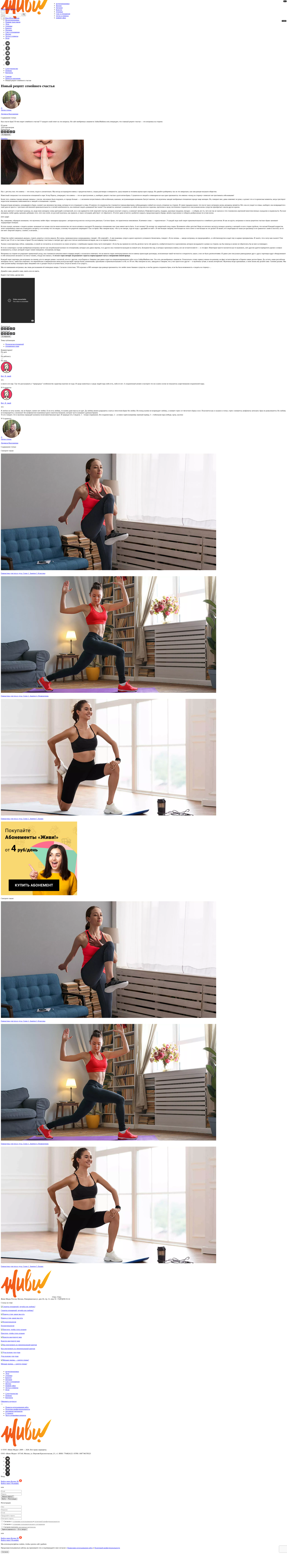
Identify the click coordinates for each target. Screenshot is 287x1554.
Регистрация (12, 1499)
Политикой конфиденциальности (107, 1548)
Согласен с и (31, 1521)
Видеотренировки (12, 20)
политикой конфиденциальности (47, 1521)
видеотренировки (63, 4)
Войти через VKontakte (10, 1483)
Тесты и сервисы (11, 36)
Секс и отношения (63, 14)
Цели (7, 38)
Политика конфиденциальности (17, 1409)
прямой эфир (61, 18)
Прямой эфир (10, 1386)
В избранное (6, 134)
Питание (59, 8)
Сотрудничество (11, 69)
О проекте (9, 1413)
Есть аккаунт (22, 1529)
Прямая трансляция (12, 22)
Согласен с (24, 1524)
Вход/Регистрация (12, 18)
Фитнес (59, 6)
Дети (7, 24)
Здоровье (59, 12)
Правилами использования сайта (79, 1548)
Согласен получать (19, 1527)
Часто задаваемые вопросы (15, 1415)
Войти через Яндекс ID (10, 1481)
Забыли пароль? (7, 1496)
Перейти (4, 139)
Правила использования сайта (16, 1407)
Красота (59, 10)
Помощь (8, 71)
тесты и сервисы (62, 16)
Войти (4, 1499)
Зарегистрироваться (9, 1529)
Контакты (9, 73)
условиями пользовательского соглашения (28, 1524)
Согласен (5, 1552)
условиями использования (22, 1521)
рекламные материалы (14, 1411)
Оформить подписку (9, 9)
